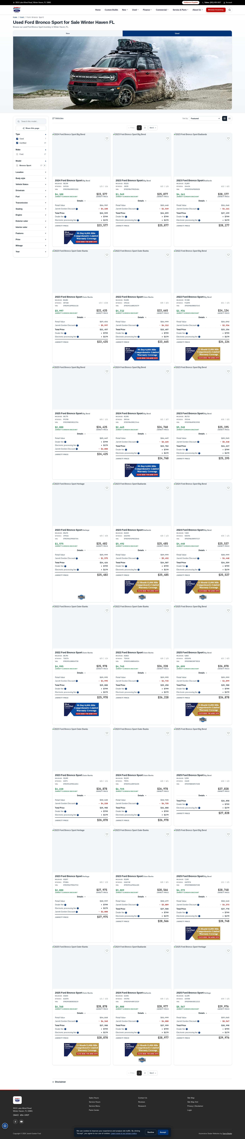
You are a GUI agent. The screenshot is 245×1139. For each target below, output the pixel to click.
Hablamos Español (191, 2)
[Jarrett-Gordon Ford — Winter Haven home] (17, 10)
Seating (19, 209)
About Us (198, 10)
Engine (19, 215)
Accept (163, 1132)
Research (142, 1106)
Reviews (141, 1102)
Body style (20, 178)
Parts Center (94, 1110)
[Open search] (229, 9)
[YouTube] (21, 1121)
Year (18, 252)
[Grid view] (224, 118)
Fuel (18, 197)
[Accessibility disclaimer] (5, 1126)
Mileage (19, 246)
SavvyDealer (227, 1134)
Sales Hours (94, 1098)
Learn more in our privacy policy (124, 1133)
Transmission (22, 203)
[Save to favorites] (107, 138)
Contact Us (142, 1098)
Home (98, 10)
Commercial (162, 10)
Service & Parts (180, 10)
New (125, 10)
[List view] (229, 118)
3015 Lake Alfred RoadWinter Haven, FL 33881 (23, 1109)
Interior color (21, 227)
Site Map (190, 1098)
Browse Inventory (216, 10)
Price (18, 239)
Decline (151, 1132)
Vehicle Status (22, 184)
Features (19, 233)
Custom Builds (111, 10)
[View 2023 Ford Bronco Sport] (142, 155)
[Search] (18, 121)
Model (18, 161)
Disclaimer (60, 1082)
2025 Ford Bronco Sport (72, 413)
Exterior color (22, 221)
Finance (147, 10)
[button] (81, 237)
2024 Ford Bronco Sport (72, 180)
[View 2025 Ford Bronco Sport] (81, 387)
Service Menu (94, 1106)
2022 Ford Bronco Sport (135, 296)
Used (135, 10)
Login (189, 1110)
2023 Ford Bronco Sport (133, 180)
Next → (153, 128)
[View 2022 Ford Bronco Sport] (142, 271)
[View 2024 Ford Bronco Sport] (81, 155)
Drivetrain (20, 190)
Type (18, 134)
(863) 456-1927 (21, 1115)
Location (19, 172)
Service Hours (94, 1102)
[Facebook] (15, 1121)
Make (18, 150)
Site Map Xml (192, 1102)
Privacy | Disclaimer (195, 1106)
